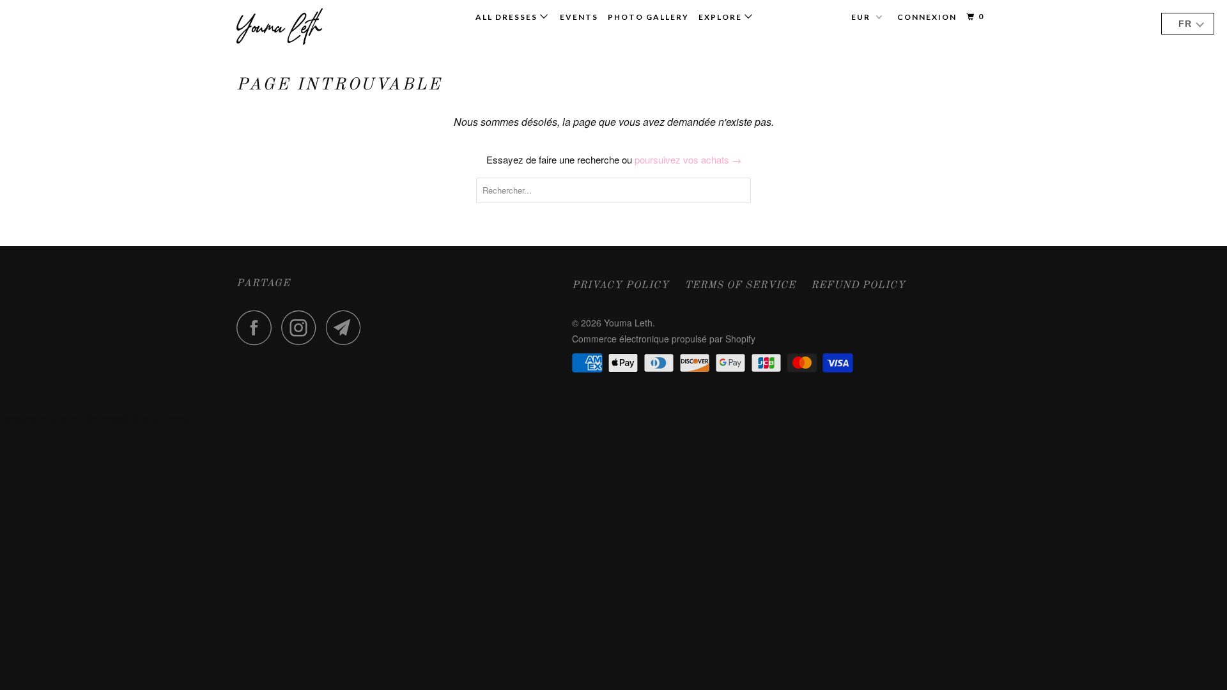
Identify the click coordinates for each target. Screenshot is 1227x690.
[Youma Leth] (301, 26)
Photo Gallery (648, 17)
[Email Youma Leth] (347, 327)
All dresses (507, 17)
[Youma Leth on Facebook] (257, 327)
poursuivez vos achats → (688, 159)
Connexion (927, 17)
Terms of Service (740, 285)
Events (579, 17)
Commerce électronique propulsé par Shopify (663, 338)
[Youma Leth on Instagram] (302, 327)
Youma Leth (628, 322)
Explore (721, 17)
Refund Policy (858, 285)
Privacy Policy (620, 285)
